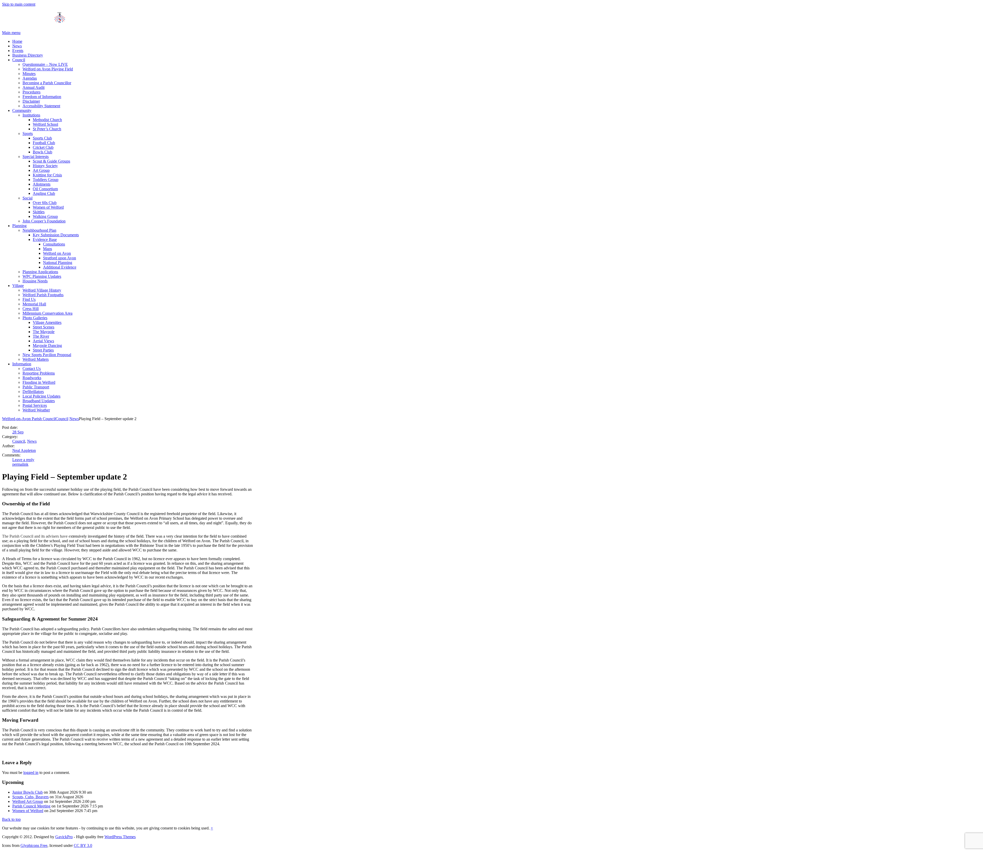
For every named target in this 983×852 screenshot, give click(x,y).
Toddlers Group (45, 179)
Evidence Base (45, 239)
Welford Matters (36, 359)
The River (41, 336)
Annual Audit (34, 87)
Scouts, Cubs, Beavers (30, 797)
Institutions (31, 115)
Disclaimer (31, 101)
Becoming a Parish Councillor (47, 83)
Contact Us (32, 368)
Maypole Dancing (47, 345)
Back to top (11, 819)
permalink (20, 464)
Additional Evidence (59, 267)
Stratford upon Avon (59, 258)
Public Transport (36, 387)
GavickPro (64, 837)
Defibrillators (33, 391)
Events (17, 50)
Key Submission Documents (56, 235)
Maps (47, 249)
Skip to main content (18, 4)
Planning (19, 225)
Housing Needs (35, 281)
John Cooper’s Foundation (44, 221)
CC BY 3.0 (83, 845)
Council (18, 60)
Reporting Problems (39, 373)
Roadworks (32, 378)
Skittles (39, 212)
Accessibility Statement (41, 106)
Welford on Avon (57, 253)
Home (17, 41)
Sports (28, 133)
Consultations (54, 244)
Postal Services (35, 405)
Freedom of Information (42, 96)
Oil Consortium (45, 189)
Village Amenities (47, 322)
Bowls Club (42, 152)
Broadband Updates (39, 401)
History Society (45, 166)
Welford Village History (42, 290)
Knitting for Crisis (47, 175)
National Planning (57, 262)
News (17, 46)
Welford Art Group (27, 801)
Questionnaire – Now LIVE (45, 64)
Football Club (44, 143)
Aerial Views (43, 341)
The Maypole (44, 331)
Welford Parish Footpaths (43, 295)
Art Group (41, 170)
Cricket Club (43, 147)
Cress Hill (31, 308)
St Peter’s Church (47, 129)
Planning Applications (40, 272)
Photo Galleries (35, 318)
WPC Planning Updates (42, 276)
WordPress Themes (120, 837)
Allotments (41, 184)
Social (28, 198)
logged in (30, 772)
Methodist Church (47, 120)
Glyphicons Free (33, 845)
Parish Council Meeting (31, 806)
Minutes (29, 73)
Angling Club (44, 193)
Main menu (11, 32)
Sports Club (42, 138)
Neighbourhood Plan (39, 230)
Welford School (45, 124)
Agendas (30, 78)
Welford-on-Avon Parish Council (29, 419)
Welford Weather (36, 410)
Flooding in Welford (39, 382)
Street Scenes (43, 327)
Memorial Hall (34, 304)
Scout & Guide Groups (51, 161)
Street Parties (43, 350)
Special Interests (36, 156)
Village (18, 285)
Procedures (31, 92)
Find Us (29, 299)
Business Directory (27, 55)
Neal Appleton (24, 450)
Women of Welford (48, 207)
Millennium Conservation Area (47, 313)
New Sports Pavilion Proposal (47, 355)
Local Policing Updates (41, 396)
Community (21, 110)
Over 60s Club (45, 202)
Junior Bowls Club (27, 792)
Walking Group (45, 216)
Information (21, 364)
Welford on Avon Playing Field (48, 69)
